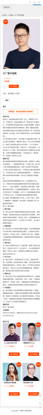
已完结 (10, 15)
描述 (6, 100)
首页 (5, 15)
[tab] (7, 100)
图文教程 (11, 93)
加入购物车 (13, 86)
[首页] (40, 395)
